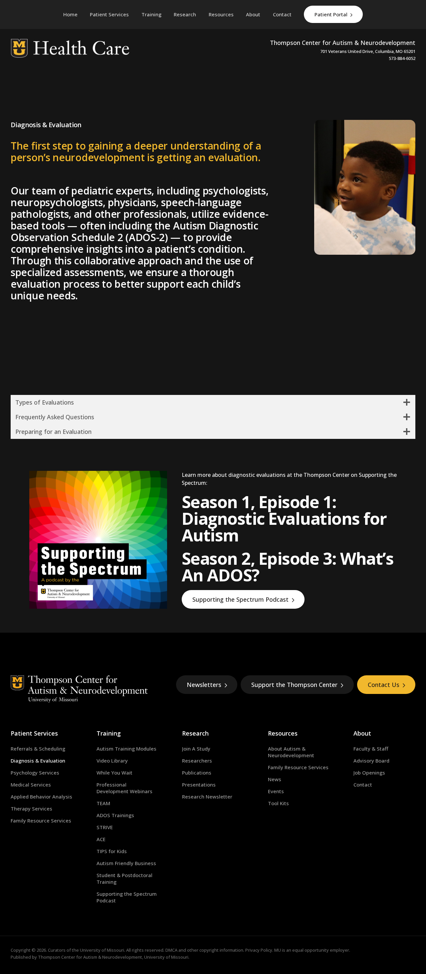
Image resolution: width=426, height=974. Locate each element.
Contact (362, 784)
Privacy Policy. (259, 950)
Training (109, 733)
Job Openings (369, 772)
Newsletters (204, 685)
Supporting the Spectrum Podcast (240, 599)
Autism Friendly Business (126, 863)
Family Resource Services (41, 820)
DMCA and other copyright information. (204, 950)
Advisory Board (371, 760)
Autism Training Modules (126, 748)
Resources (283, 733)
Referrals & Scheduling (38, 748)
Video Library (112, 760)
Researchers (197, 760)
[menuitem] (109, 14)
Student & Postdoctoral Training (124, 878)
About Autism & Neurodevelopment (291, 752)
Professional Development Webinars (124, 788)
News (274, 779)
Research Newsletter (207, 796)
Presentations (199, 784)
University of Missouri (102, 950)
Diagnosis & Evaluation (38, 760)
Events (276, 791)
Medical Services (31, 784)
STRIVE (105, 827)
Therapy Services (31, 808)
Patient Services (34, 733)
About (362, 733)
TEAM (103, 803)
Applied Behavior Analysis (41, 796)
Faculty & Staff (370, 748)
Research (195, 733)
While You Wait (114, 772)
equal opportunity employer (320, 950)
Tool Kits (278, 803)
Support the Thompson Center (294, 685)
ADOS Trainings (115, 815)
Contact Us (383, 685)
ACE (101, 839)
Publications (196, 772)
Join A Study (196, 748)
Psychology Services (35, 772)
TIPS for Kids (112, 851)
